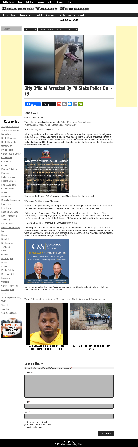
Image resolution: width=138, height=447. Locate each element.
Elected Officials (9, 169)
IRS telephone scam (10, 200)
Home (5, 15)
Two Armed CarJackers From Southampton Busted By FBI (48, 347)
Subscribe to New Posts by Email (70, 15)
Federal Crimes (8, 181)
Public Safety (8, 2)
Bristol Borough (8, 138)
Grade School (7, 188)
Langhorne (6, 204)
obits (3, 250)
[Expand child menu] (65, 2)
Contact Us (38, 15)
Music (19, 2)
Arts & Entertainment (11, 130)
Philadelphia (7, 258)
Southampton (7, 289)
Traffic (4, 301)
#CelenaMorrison (67, 122)
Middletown (7, 223)
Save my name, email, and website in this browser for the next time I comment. (39, 424)
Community (6, 157)
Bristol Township (9, 142)
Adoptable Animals (10, 126)
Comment (28, 372)
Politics (50, 2)
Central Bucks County (11, 154)
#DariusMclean (83, 122)
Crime (34, 29)
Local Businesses (9, 212)
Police (4, 262)
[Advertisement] (11, 75)
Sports (70, 2)
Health (4, 192)
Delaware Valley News (73, 444)
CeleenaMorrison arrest (59, 299)
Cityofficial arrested (80, 299)
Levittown (6, 208)
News (4, 235)
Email (27, 412)
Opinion (4, 254)
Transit (4, 305)
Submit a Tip (25, 15)
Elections (5, 173)
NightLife (29, 2)
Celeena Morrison (39, 299)
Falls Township (8, 177)
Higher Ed (6, 196)
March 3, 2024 (56, 129)
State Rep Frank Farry (11, 297)
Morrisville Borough (10, 227)
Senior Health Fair (9, 286)
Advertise (50, 15)
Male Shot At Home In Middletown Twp (91, 347)
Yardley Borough (9, 313)
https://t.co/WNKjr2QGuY (65, 125)
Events (13, 15)
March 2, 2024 (72, 223)
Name (27, 401)
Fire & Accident (8, 185)
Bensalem (6, 134)
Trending (40, 2)
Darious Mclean (98, 299)
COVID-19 (6, 161)
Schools (60, 2)
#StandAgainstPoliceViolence (38, 125)
